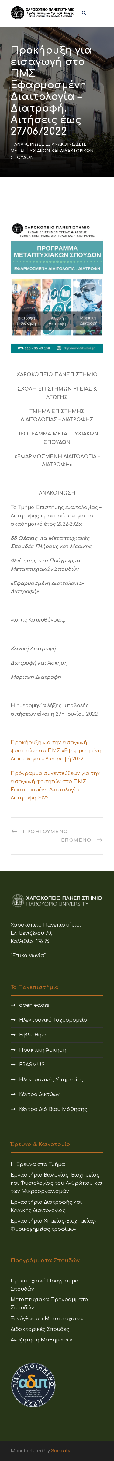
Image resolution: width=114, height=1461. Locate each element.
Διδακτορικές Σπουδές (40, 1329)
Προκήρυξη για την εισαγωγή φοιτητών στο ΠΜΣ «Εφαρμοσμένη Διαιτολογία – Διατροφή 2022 (56, 751)
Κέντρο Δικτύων (39, 1094)
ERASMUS (32, 1065)
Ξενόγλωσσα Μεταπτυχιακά (47, 1318)
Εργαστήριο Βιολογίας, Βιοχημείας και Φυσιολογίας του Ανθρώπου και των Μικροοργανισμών (56, 1183)
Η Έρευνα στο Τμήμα (38, 1164)
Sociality (60, 1450)
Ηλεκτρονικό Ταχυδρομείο (53, 1020)
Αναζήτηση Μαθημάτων (41, 1340)
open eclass (34, 1005)
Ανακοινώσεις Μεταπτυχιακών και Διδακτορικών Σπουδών (52, 151)
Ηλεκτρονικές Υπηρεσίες (51, 1079)
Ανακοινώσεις (31, 144)
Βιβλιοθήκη (33, 1035)
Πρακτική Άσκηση (42, 1050)
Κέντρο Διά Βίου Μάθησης (53, 1109)
